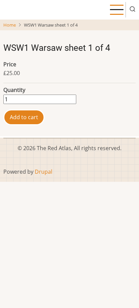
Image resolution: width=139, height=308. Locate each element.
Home (9, 25)
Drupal (43, 171)
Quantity (14, 90)
